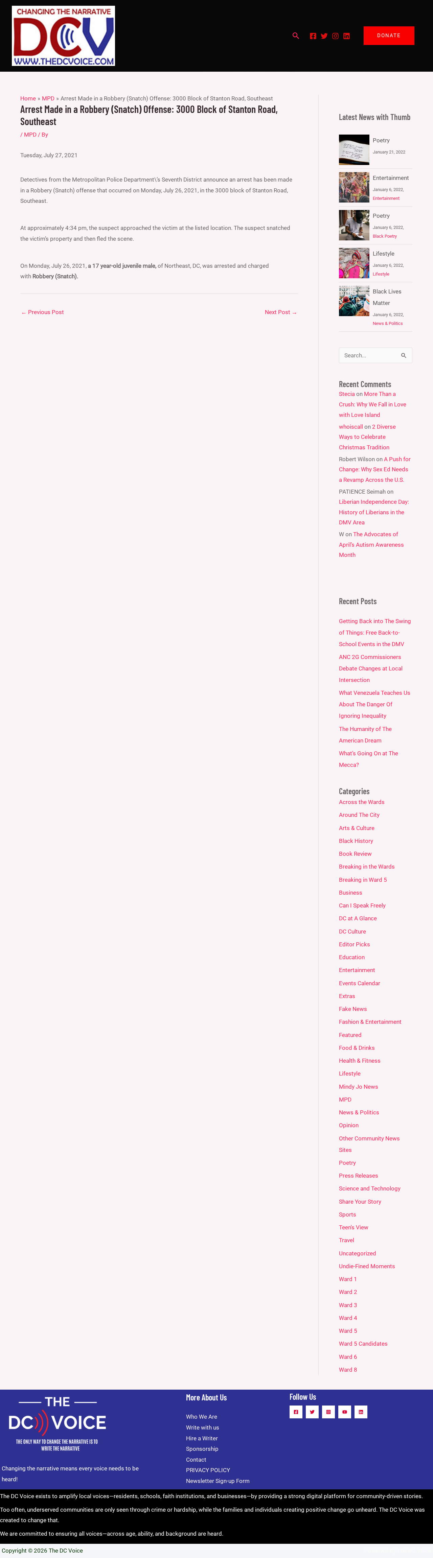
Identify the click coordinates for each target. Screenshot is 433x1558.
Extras (347, 996)
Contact (196, 1459)
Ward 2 (348, 1292)
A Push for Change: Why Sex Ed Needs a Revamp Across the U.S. (375, 469)
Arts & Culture (356, 828)
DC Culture (352, 931)
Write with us (202, 1427)
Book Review (355, 853)
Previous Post (42, 312)
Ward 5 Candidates (363, 1343)
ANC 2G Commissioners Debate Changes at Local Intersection (371, 668)
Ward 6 (348, 1356)
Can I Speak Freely (362, 905)
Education (352, 957)
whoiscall (351, 426)
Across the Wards (362, 802)
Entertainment (391, 177)
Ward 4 (348, 1318)
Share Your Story (360, 1201)
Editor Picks (354, 944)
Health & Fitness (360, 1060)
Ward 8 (348, 1369)
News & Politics (388, 323)
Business (350, 892)
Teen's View (353, 1227)
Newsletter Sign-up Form (218, 1481)
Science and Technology (370, 1188)
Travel (346, 1240)
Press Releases (358, 1175)
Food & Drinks (357, 1047)
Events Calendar (359, 983)
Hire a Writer (202, 1438)
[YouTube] (344, 1412)
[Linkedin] (346, 36)
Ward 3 (348, 1305)
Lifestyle (383, 253)
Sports (347, 1214)
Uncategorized (357, 1253)
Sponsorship (202, 1448)
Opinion (349, 1125)
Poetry (381, 140)
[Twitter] (324, 36)
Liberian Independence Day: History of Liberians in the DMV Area (374, 512)
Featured (350, 1035)
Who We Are (201, 1416)
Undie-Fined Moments (367, 1266)
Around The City (359, 814)
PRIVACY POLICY (208, 1470)
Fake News (353, 1009)
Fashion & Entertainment (370, 1021)
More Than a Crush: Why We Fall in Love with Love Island (372, 404)
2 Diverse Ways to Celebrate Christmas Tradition (367, 437)
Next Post (281, 312)
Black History (356, 840)
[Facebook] (313, 36)
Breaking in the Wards (367, 866)
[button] (296, 35)
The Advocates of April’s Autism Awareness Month (371, 544)
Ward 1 (348, 1279)
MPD (30, 134)
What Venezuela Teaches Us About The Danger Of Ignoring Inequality (374, 704)
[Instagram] (335, 36)
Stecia (347, 394)
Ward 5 (348, 1330)
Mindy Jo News (358, 1086)
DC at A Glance (358, 918)
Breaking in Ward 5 (363, 879)
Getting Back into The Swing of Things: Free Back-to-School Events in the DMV (375, 632)
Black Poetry (385, 236)
